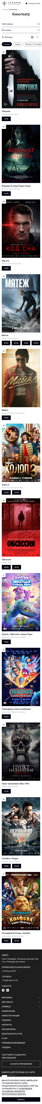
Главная (5, 9)
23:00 (16, 866)
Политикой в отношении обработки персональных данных (17, 1091)
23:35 (6, 193)
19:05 (6, 866)
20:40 (16, 343)
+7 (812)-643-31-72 (10, 980)
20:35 (6, 492)
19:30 (6, 343)
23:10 (16, 492)
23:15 (6, 791)
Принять (21, 1099)
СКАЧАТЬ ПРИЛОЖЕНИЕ (21, 1064)
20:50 (6, 567)
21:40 (26, 343)
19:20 (6, 642)
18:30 (6, 716)
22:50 (36, 343)
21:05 (6, 268)
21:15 (6, 119)
